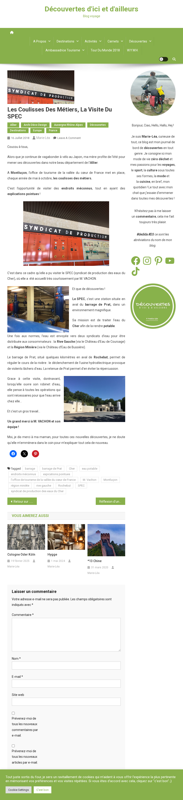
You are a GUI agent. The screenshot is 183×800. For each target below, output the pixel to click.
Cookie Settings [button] (18, 790)
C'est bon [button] (42, 790)
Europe (37, 130)
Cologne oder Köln (21, 554)
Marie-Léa (43, 138)
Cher (72, 468)
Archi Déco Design (35, 124)
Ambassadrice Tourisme (63, 50)
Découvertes (138, 41)
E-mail (17, 676)
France (53, 130)
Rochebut (64, 485)
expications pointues (56, 474)
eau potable (89, 468)
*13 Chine (94, 561)
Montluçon (110, 479)
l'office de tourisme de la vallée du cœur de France (43, 479)
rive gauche (43, 485)
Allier (13, 124)
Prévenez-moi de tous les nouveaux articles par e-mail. (25, 756)
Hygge (52, 554)
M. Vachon (89, 479)
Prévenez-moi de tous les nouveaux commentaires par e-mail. (25, 727)
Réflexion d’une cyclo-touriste (112, 501)
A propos (39, 41)
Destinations (65, 41)
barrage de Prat (52, 468)
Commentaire (23, 615)
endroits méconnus (23, 474)
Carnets (113, 41)
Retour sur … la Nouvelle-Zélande (25, 501)
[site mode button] (163, 59)
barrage (30, 468)
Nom (16, 658)
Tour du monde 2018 (105, 50)
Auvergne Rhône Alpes (68, 124)
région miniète (20, 485)
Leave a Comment (69, 138)
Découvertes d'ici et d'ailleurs (91, 9)
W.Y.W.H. (132, 50)
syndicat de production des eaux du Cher (37, 491)
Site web (18, 695)
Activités (91, 41)
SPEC (81, 485)
